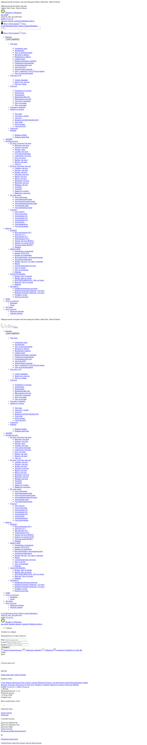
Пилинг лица (20, 149)
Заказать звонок (7, 21)
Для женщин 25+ (21, 216)
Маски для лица (21, 162)
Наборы (13, 130)
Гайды (21, 26)
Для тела (13, 86)
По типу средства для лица (20, 143)
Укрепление (19, 93)
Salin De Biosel (20, 675)
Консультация (11, 309)
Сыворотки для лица (23, 156)
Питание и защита (22, 55)
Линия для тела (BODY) (24, 241)
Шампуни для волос (23, 193)
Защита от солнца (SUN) (24, 243)
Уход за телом (20, 268)
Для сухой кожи (21, 197)
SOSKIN (13, 230)
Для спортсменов (21, 226)
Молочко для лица (22, 145)
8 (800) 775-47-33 (7, 687)
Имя (2, 640)
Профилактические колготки (26, 288)
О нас (3, 26)
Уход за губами (20, 84)
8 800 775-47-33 (7, 19)
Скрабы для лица (21, 152)
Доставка (9, 307)
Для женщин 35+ (21, 218)
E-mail (3, 642)
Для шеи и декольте (17, 107)
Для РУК (18, 187)
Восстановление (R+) (23, 232)
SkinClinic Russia (18, 743)
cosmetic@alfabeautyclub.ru (24, 21)
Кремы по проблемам (23, 255)
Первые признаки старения (25, 61)
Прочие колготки (21, 297)
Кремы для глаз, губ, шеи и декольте (29, 262)
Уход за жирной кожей (23, 53)
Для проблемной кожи (23, 208)
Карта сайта (64, 683)
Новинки (13, 303)
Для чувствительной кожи (25, 201)
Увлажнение (19, 51)
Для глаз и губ (15, 75)
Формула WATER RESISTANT (27, 120)
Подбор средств (12, 141)
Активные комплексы (23, 259)
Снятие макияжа (21, 80)
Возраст (4, 645)
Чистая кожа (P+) (21, 237)
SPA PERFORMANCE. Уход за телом (29, 280)
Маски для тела (21, 176)
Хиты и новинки (12, 301)
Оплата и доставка (52, 683)
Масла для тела (21, 179)
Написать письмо (17, 311)
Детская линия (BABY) (24, 245)
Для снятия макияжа (23, 154)
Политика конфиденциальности (13, 731)
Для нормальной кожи (23, 199)
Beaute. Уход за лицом (23, 276)
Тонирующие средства (23, 69)
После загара (20, 124)
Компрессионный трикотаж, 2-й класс (30, 293)
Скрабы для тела (21, 168)
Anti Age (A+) (20, 235)
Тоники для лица (21, 147)
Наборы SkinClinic (22, 137)
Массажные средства (23, 99)
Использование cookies (79, 683)
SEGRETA (14, 286)
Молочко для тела (22, 183)
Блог (16, 26)
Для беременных (21, 224)
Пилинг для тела (21, 170)
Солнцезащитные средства (25, 266)
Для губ (18, 164)
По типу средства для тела (20, 166)
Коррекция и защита (23, 57)
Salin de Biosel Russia (33, 743)
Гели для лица (20, 158)
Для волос (14, 128)
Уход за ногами (21, 105)
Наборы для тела (21, 185)
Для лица (13, 44)
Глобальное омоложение (24, 63)
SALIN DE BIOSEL (18, 274)
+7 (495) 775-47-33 (22, 687)
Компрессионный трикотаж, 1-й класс (30, 291)
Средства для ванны (23, 101)
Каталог (9, 37)
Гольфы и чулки (21, 295)
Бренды (8, 228)
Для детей (19, 122)
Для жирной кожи (22, 206)
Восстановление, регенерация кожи (29, 257)
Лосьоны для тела (22, 174)
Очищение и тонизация (24, 251)
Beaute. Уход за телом (23, 278)
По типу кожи (15, 195)
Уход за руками (21, 103)
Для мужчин (19, 222)
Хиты (12, 305)
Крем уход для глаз (22, 82)
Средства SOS (20, 67)
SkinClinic (10, 675)
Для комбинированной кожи (26, 203)
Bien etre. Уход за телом (24, 282)
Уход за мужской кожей (24, 73)
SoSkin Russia (6, 743)
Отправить (5, 647)
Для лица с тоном (21, 116)
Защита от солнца (17, 109)
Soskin (3, 675)
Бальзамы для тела (22, 181)
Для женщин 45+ (21, 220)
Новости (9, 683)
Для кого (13, 210)
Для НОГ (18, 189)
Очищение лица (21, 48)
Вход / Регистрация (11, 24)
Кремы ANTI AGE (22, 253)
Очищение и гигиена (23, 91)
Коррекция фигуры (22, 97)
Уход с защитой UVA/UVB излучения (29, 71)
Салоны (27, 26)
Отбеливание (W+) (22, 239)
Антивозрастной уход (23, 65)
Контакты (10, 26)
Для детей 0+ (20, 212)
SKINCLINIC (15, 249)
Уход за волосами (21, 270)
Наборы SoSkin (21, 135)
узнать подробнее (12, 39)
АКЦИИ (9, 139)
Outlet (8, 299)
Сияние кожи (20, 59)
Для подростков (21, 214)
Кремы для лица (21, 160)
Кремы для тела (21, 172)
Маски (17, 264)
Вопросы (33, 26)
